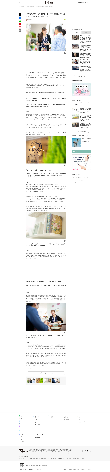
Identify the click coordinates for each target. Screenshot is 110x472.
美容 (21, 439)
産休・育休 (37, 422)
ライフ (22, 434)
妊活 (79, 417)
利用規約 (64, 469)
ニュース (22, 431)
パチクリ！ (65, 458)
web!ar (25, 458)
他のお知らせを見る (82, 131)
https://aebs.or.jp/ (44, 465)
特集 (21, 418)
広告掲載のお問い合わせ (83, 2)
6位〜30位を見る (81, 76)
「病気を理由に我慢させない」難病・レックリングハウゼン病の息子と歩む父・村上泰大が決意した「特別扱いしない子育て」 (85, 48)
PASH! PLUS (32, 458)
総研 (21, 416)
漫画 (21, 423)
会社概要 (89, 469)
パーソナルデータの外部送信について (73, 469)
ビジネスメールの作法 (80, 180)
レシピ (22, 428)
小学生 (80, 422)
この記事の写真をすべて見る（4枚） (46, 373)
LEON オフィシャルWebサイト (57, 458)
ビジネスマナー (37, 421)
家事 (21, 436)
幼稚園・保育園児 (82, 421)
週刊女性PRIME (21, 458)
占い (21, 426)
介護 (73, 180)
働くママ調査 (37, 424)
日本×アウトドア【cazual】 (47, 458)
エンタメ (51, 416)
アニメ (51, 421)
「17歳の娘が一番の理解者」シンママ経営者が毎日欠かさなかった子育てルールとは (39, 6)
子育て (23, 6)
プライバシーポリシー (83, 469)
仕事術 (36, 419)
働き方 (36, 417)
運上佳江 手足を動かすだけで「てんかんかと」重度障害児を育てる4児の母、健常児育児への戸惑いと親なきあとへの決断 (85, 69)
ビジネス (37, 416)
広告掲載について (38, 437)
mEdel (28, 458)
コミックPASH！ (69, 458)
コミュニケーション (24, 443)
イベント (51, 422)
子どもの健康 (66, 419)
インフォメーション (39, 434)
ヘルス (65, 416)
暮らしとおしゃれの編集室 (38, 458)
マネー (22, 438)
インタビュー (84, 177)
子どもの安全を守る (76, 177)
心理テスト (75, 182)
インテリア (22, 441)
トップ (20, 6)
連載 (21, 421)
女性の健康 (66, 417)
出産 (79, 419)
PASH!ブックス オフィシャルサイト (78, 458)
